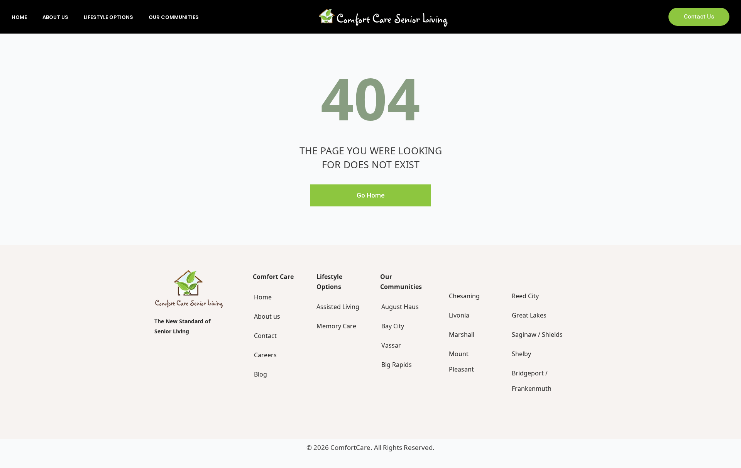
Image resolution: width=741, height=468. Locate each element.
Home (19, 17)
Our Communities (174, 17)
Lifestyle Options (108, 17)
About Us (55, 17)
